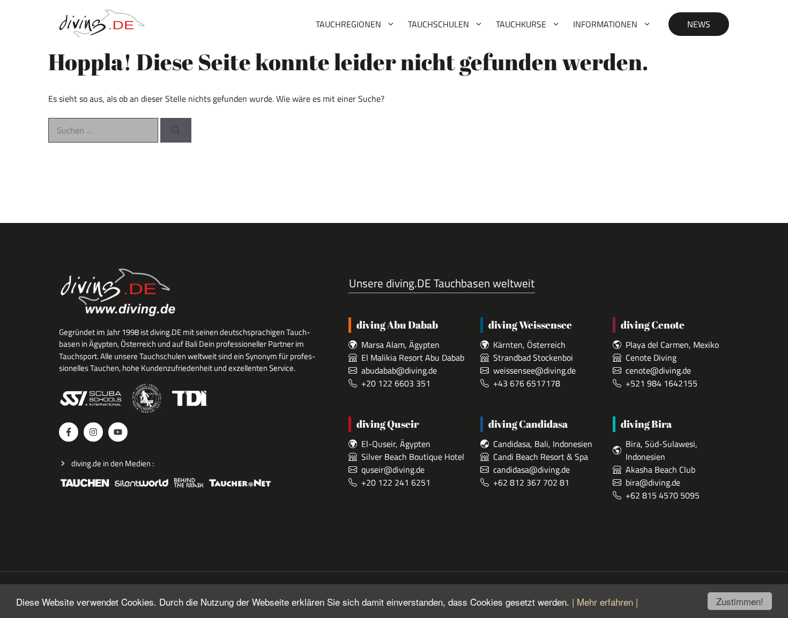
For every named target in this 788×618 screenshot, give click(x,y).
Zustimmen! (739, 601)
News (698, 24)
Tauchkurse (521, 24)
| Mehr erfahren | (605, 601)
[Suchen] (175, 130)
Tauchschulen (438, 24)
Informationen (605, 24)
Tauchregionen (348, 24)
